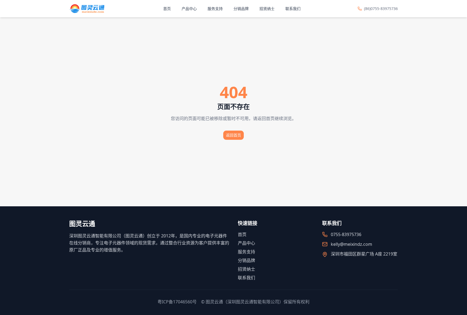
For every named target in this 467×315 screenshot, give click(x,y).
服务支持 (215, 8)
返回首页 (233, 135)
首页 (167, 8)
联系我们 (293, 8)
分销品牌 (241, 8)
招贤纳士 (267, 8)
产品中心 (189, 8)
